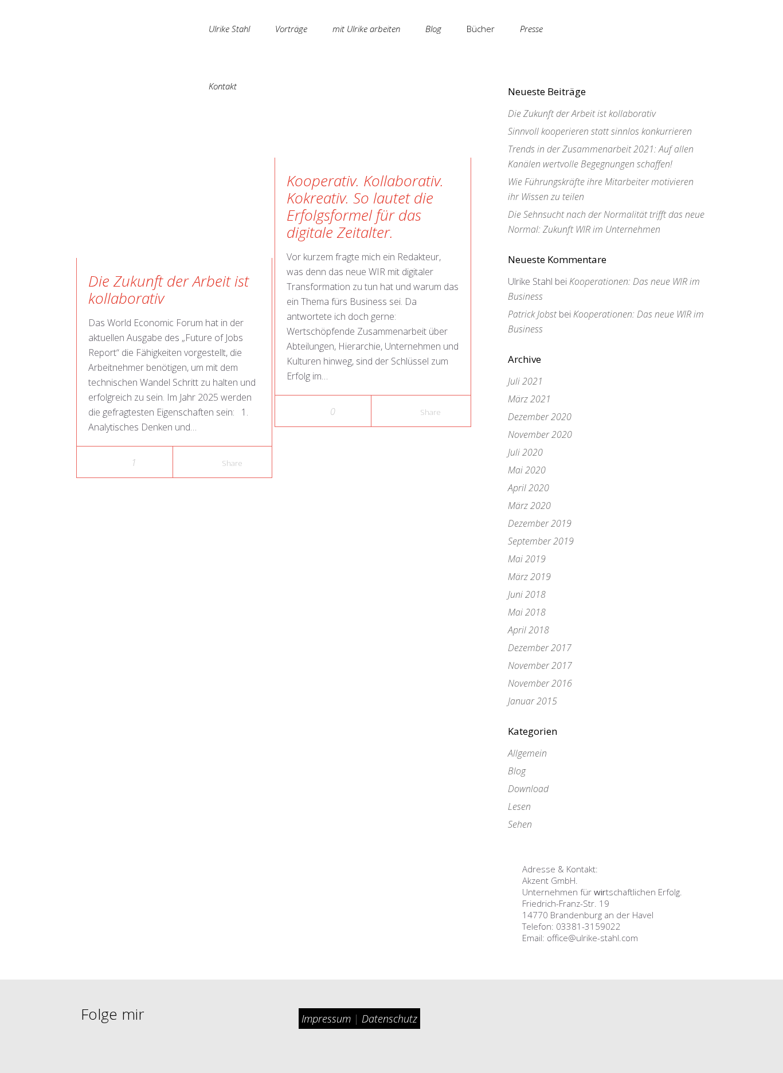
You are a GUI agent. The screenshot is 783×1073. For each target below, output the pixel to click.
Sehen (520, 824)
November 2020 (540, 434)
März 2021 (529, 399)
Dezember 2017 (539, 647)
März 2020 (529, 505)
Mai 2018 (527, 612)
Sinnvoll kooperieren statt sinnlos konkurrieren (600, 131)
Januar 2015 (532, 701)
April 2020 (528, 487)
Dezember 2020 (539, 416)
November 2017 (540, 665)
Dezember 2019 (539, 523)
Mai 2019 (527, 559)
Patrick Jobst (532, 314)
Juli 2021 (525, 381)
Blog (517, 771)
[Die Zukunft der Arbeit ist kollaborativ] (162, 172)
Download (528, 788)
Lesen (519, 806)
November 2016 (540, 683)
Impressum (328, 1018)
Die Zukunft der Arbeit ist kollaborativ (168, 289)
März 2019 (529, 576)
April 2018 (528, 630)
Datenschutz (389, 1018)
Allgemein (527, 753)
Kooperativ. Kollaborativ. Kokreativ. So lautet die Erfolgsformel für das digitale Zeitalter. (365, 206)
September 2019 (541, 541)
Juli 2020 (525, 452)
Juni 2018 (527, 594)
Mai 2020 (527, 470)
